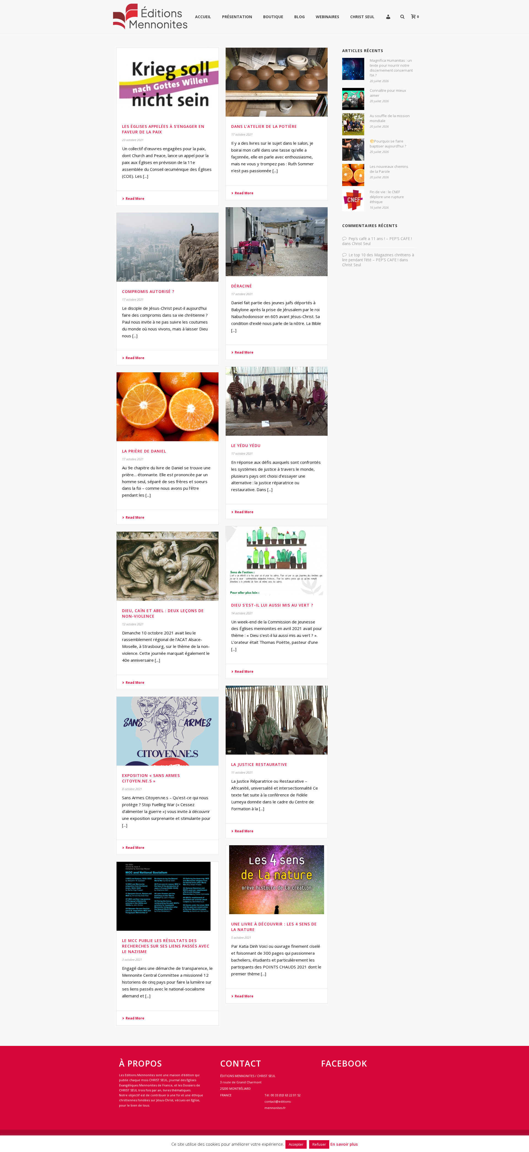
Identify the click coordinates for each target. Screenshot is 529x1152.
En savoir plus (344, 1144)
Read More (135, 198)
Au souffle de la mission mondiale (390, 118)
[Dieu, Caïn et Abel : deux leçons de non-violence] (167, 566)
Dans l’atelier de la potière (264, 126)
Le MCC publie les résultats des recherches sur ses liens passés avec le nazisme (165, 946)
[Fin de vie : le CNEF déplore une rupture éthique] (353, 200)
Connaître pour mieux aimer (388, 93)
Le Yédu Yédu (246, 445)
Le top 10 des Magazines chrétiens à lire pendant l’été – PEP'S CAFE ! (378, 257)
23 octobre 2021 (133, 140)
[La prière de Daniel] (167, 406)
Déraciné (241, 286)
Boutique (273, 16)
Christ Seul (362, 16)
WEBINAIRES (327, 16)
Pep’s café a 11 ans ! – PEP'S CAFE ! (380, 238)
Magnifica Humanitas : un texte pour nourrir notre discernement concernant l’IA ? (391, 68)
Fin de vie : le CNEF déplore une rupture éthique (387, 196)
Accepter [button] (296, 1144)
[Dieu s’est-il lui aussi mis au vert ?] (277, 560)
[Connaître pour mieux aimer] (353, 99)
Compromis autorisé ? (148, 291)
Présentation (237, 16)
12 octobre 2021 (133, 624)
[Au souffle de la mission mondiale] (353, 124)
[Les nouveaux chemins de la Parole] (353, 175)
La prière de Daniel (144, 451)
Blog (299, 16)
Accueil (203, 16)
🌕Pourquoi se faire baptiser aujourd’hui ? (388, 144)
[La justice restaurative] (277, 720)
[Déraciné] (277, 241)
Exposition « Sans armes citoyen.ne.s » (151, 778)
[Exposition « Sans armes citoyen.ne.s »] (167, 731)
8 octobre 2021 (132, 789)
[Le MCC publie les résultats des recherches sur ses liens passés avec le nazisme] (167, 896)
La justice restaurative (259, 764)
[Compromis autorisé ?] (167, 247)
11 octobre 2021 (242, 772)
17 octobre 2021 (242, 134)
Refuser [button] (319, 1144)
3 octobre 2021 (132, 959)
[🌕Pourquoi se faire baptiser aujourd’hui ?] (353, 150)
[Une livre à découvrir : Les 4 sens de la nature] (277, 879)
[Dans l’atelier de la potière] (277, 82)
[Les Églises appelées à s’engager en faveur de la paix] (167, 82)
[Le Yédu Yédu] (277, 401)
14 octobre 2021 (242, 613)
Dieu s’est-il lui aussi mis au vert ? (272, 605)
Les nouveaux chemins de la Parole (389, 169)
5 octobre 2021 (241, 937)
